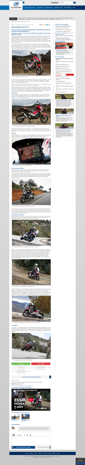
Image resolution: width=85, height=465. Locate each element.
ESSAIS (40, 8)
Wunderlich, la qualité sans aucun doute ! (63, 39)
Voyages (54, 453)
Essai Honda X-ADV (14, 419)
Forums (58, 453)
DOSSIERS (48, 8)
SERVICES (58, 8)
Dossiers (40, 453)
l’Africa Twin (13, 96)
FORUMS (67, 8)
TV (74, 8)
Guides (49, 453)
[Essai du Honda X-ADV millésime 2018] (31, 75)
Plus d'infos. (80, 462)
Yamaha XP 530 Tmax (28, 385)
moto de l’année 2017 (26, 85)
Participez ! (70, 74)
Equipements (22, 19)
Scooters (18, 21)
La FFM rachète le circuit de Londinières (64, 29)
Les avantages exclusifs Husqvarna (62, 37)
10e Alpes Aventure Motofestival (62, 64)
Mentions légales (44, 457)
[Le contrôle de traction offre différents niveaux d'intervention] (31, 285)
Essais (13, 18)
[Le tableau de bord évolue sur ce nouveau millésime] (31, 164)
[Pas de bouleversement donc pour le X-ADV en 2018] (31, 359)
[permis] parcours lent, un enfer (62, 76)
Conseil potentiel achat (61, 81)
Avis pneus (42, 19)
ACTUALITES (30, 8)
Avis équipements (50, 19)
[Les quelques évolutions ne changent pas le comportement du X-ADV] (31, 245)
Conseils (45, 453)
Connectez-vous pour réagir (23, 447)
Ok (78, 463)
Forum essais (59, 19)
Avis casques (35, 19)
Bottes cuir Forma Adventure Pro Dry (63, 66)
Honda (27, 36)
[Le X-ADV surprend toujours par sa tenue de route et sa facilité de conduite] (31, 321)
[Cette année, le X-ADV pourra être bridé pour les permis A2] (31, 205)
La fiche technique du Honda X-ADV (31, 377)
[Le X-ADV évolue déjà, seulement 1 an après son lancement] (31, 125)
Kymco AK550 (21, 385)
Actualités (31, 453)
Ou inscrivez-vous (42, 447)
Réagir (41, 24)
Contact (50, 457)
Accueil (26, 453)
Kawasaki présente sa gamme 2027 (63, 31)
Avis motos (28, 19)
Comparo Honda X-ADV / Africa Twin (25, 419)
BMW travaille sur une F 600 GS (62, 28)
